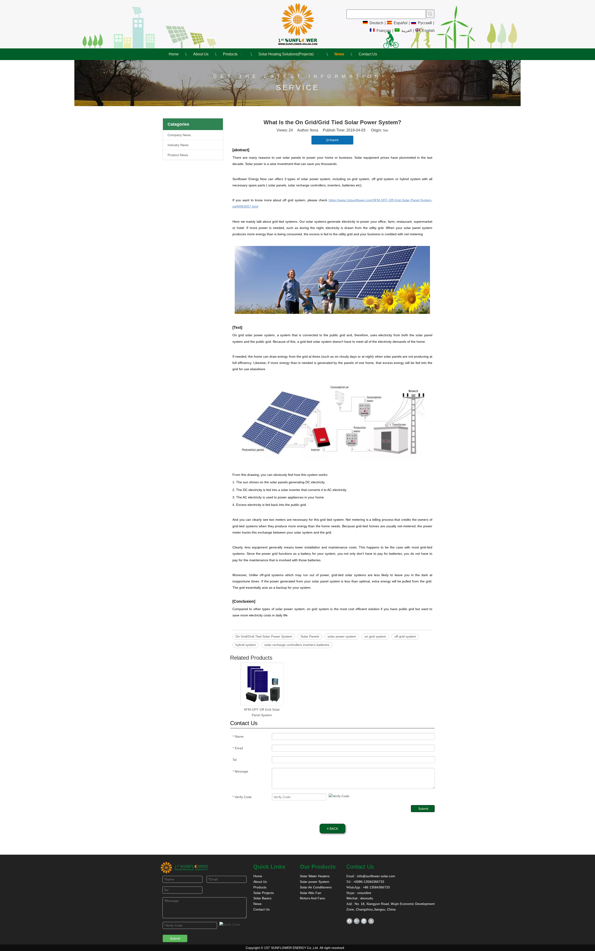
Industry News (178, 145)
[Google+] (357, 921)
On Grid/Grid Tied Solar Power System (263, 636)
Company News (179, 135)
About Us (260, 882)
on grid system (375, 636)
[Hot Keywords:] (430, 14)
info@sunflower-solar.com (375, 876)
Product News (178, 155)
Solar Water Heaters (315, 876)
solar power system (341, 636)
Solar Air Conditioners (316, 887)
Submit (423, 808)
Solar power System (314, 882)
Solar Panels (310, 636)
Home (257, 876)
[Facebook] (349, 921)
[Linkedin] (364, 921)
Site (385, 130)
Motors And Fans (312, 898)
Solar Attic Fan (310, 893)
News (257, 904)
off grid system (405, 636)
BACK (333, 828)
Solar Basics (262, 898)
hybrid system (245, 645)
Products (259, 887)
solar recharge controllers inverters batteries (296, 645)
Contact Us (261, 909)
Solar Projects (263, 893)
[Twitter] (371, 921)
